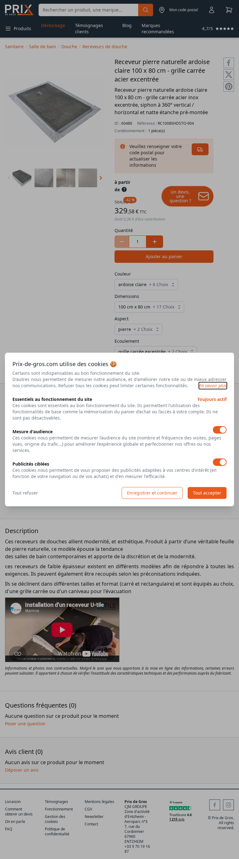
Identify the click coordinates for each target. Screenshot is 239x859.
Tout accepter (207, 493)
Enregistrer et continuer (152, 493)
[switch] (220, 430)
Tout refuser (25, 493)
